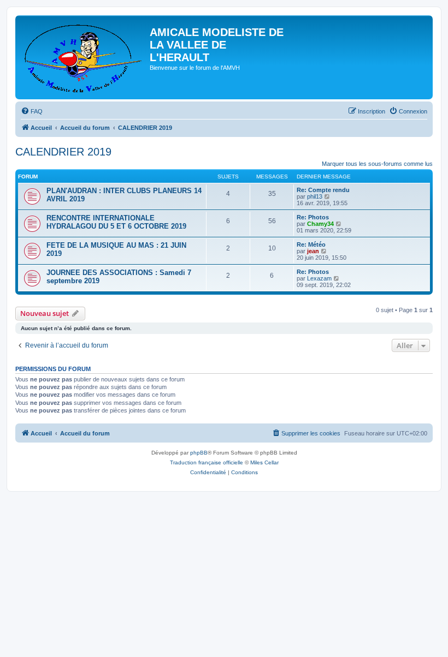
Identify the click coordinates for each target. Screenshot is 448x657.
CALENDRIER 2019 (63, 152)
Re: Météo (311, 244)
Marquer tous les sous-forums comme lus (377, 163)
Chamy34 (320, 223)
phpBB (199, 453)
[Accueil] (84, 57)
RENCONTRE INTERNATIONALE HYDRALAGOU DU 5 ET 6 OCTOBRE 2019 (116, 222)
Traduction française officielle (206, 462)
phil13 (314, 196)
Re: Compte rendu (323, 190)
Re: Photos (313, 217)
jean (313, 251)
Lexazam (319, 278)
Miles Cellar (264, 462)
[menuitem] (32, 111)
